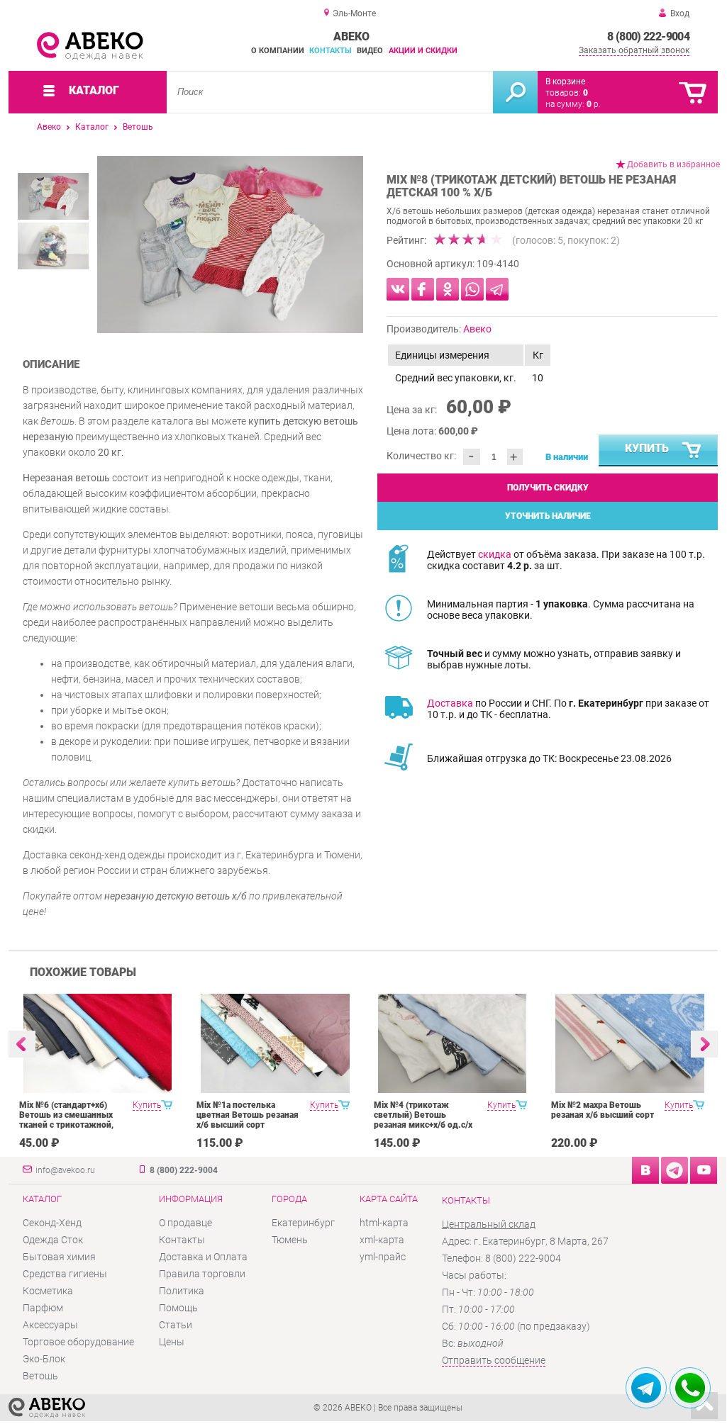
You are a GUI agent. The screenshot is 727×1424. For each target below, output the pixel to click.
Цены (171, 1341)
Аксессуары (50, 1324)
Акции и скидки (423, 50)
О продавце (185, 1222)
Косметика (48, 1290)
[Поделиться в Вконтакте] (398, 289)
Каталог (92, 127)
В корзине (565, 81)
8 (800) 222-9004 (648, 36)
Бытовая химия (59, 1256)
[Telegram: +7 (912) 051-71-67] (646, 1387)
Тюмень (290, 1239)
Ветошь (138, 127)
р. (594, 104)
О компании (277, 50)
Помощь (178, 1307)
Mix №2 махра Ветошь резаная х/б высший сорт (602, 1110)
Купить (647, 448)
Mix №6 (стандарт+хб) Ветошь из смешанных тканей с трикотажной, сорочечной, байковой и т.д (68, 1125)
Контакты (330, 50)
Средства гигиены (65, 1273)
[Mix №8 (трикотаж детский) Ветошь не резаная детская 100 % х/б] (230, 244)
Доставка (450, 703)
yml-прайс (383, 1256)
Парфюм (43, 1307)
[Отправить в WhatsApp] (472, 289)
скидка (494, 554)
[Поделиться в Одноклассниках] (447, 289)
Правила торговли (202, 1273)
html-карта (384, 1222)
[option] (230, 244)
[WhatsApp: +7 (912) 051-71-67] (690, 1387)
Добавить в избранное (673, 164)
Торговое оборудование (78, 1341)
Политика (181, 1290)
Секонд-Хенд (52, 1222)
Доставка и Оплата (203, 1256)
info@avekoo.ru (65, 1170)
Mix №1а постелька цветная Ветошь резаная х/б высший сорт (247, 1115)
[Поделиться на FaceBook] (422, 289)
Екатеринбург (303, 1222)
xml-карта (382, 1239)
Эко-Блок (44, 1358)
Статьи (175, 1324)
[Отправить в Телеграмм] (497, 289)
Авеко (49, 127)
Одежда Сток (53, 1239)
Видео (370, 50)
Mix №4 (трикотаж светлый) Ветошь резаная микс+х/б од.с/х (423, 1115)
